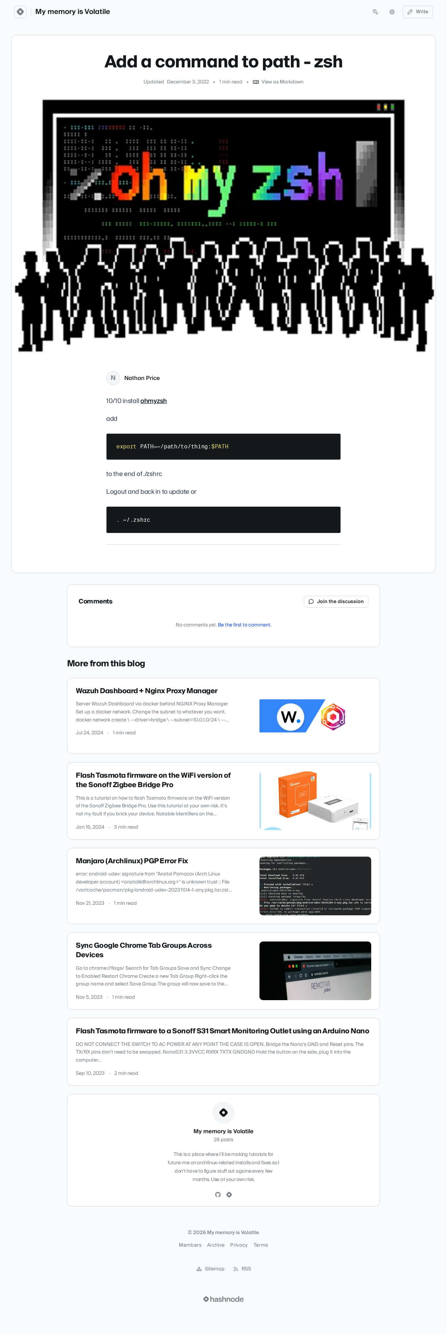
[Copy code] (332, 441)
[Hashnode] (229, 1195)
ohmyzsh (153, 401)
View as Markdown (282, 82)
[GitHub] (217, 1195)
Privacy (239, 1245)
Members (190, 1245)
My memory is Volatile (72, 12)
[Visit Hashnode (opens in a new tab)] (223, 1299)
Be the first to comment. (244, 625)
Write (422, 12)
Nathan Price (142, 378)
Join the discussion (340, 602)
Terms (261, 1245)
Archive (216, 1245)
